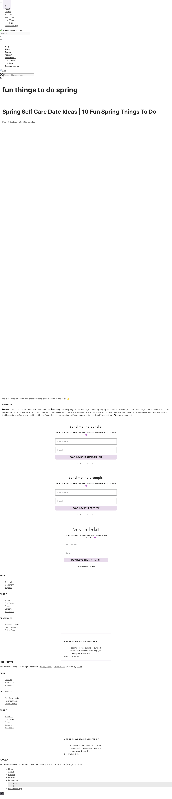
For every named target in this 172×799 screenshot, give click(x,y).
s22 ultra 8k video (135, 409)
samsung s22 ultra (21, 412)
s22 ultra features (152, 409)
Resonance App (15, 788)
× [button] (0, 42)
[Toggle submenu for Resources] (15, 58)
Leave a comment (124, 415)
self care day (22, 415)
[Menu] (1, 39)
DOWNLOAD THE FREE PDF (86, 508)
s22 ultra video (80, 409)
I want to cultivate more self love (35, 409)
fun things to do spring (63, 409)
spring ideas (141, 412)
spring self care (82, 412)
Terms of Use (59, 667)
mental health (90, 415)
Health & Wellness (12, 409)
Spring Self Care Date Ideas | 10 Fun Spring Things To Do (79, 111)
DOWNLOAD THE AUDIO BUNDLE (86, 457)
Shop (10, 769)
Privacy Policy (46, 667)
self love (101, 415)
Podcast (12, 777)
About (11, 772)
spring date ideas (109, 412)
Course (11, 774)
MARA (79, 667)
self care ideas (76, 415)
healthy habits (35, 415)
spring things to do (126, 412)
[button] (1, 78)
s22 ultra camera (53, 412)
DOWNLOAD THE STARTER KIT (86, 559)
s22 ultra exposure (118, 409)
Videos (15, 783)
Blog (14, 786)
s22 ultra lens (68, 412)
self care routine (62, 415)
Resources (13, 780)
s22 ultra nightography (98, 409)
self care (109, 415)
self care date (154, 412)
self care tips (48, 415)
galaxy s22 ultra (38, 412)
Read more (7, 404)
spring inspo (95, 412)
